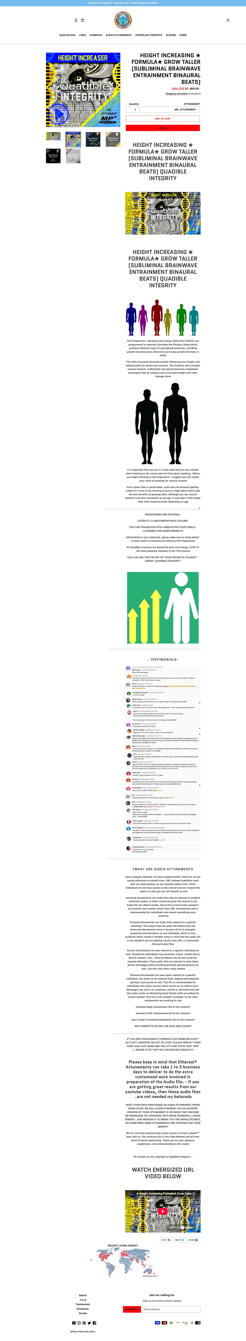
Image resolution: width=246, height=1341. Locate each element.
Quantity (134, 104)
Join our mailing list (161, 1295)
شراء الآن (162, 127)
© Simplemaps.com (150, 1276)
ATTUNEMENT (192, 104)
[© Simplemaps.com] (123, 1262)
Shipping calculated (176, 93)
